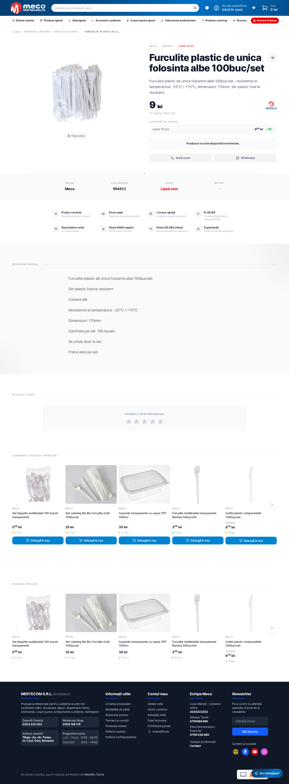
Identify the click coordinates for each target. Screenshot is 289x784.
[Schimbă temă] (207, 8)
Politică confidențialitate (121, 737)
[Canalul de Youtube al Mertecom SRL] (254, 751)
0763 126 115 (72, 724)
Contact (195, 745)
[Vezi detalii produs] (144, 173)
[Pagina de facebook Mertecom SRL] (245, 751)
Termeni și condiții (117, 720)
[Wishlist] (254, 8)
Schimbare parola (159, 726)
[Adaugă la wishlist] (273, 58)
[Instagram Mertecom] (264, 751)
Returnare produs (117, 715)
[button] (272, 505)
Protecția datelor (116, 726)
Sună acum (183, 157)
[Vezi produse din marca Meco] (271, 105)
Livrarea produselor (118, 703)
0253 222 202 (32, 724)
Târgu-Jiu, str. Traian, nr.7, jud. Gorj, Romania (38, 739)
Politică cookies (115, 731)
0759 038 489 (199, 734)
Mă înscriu (250, 732)
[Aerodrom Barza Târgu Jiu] (235, 751)
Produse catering (38, 31)
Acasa (16, 31)
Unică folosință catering (68, 31)
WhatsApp (248, 157)
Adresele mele (157, 715)
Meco (153, 46)
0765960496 (199, 721)
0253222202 (199, 711)
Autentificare (160, 731)
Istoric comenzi (157, 709)
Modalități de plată (118, 709)
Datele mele (155, 703)
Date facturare (157, 720)
